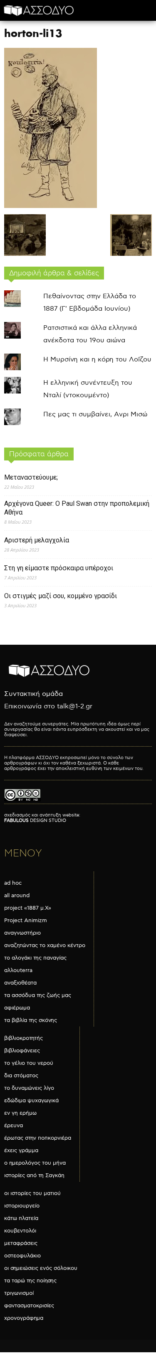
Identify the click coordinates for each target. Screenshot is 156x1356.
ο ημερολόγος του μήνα (35, 1163)
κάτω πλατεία (21, 1218)
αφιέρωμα (17, 1008)
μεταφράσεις (20, 1243)
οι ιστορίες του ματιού (32, 1193)
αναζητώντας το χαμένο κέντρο (44, 945)
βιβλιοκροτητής (23, 1038)
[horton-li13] (50, 206)
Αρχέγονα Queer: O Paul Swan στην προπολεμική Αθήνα (76, 508)
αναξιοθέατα (20, 983)
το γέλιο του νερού (28, 1063)
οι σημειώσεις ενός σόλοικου (40, 1268)
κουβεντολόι (20, 1230)
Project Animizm (25, 920)
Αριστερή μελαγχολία (36, 540)
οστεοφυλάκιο (22, 1255)
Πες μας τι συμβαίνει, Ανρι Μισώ (95, 414)
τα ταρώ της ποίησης (30, 1280)
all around (17, 895)
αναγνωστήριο (22, 933)
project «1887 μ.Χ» (27, 908)
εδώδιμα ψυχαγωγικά (31, 1100)
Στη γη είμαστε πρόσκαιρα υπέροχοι (58, 568)
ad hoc (13, 883)
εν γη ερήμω (20, 1113)
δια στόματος (21, 1075)
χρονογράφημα (23, 1318)
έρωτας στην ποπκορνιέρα (37, 1138)
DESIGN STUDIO (35, 820)
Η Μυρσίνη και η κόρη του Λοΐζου (97, 360)
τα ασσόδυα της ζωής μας (37, 995)
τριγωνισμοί (19, 1293)
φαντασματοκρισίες (29, 1305)
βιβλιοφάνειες (22, 1050)
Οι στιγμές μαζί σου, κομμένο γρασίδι (60, 596)
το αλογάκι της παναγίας (35, 958)
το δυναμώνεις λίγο (29, 1088)
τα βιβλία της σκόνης (30, 1020)
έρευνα (13, 1125)
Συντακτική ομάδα (33, 694)
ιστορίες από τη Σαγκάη (34, 1175)
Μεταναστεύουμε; (31, 477)
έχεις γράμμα (21, 1150)
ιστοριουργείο (22, 1206)
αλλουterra (18, 970)
